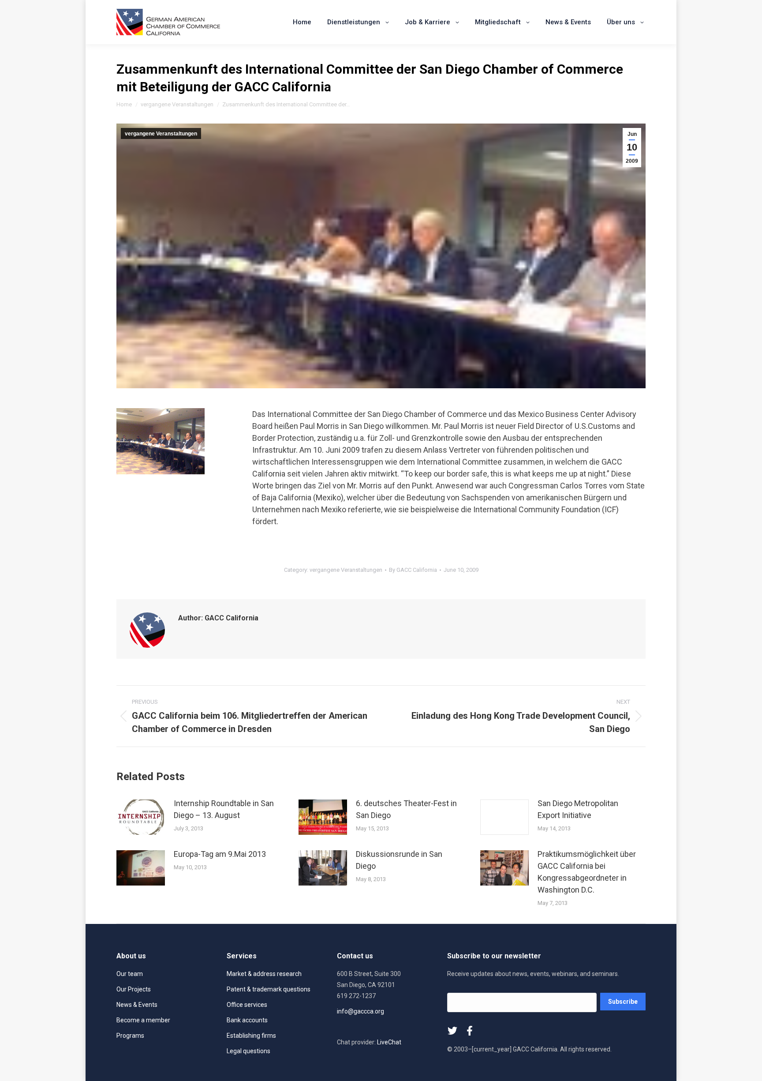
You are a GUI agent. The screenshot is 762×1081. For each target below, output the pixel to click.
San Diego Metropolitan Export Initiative (578, 809)
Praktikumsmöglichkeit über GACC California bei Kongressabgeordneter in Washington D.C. (587, 871)
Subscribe (623, 1001)
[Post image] (140, 817)
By (413, 570)
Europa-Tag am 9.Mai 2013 (220, 854)
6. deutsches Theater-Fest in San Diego (406, 809)
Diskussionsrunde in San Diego (399, 860)
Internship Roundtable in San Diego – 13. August (224, 809)
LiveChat (389, 1042)
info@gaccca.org (360, 1011)
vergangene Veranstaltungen (161, 134)
